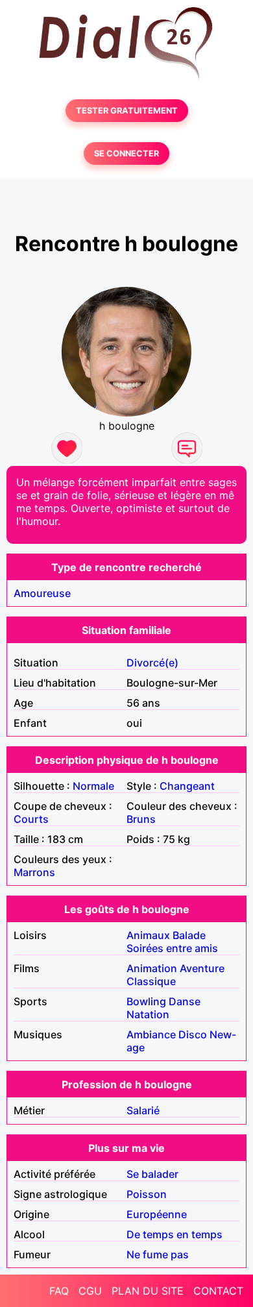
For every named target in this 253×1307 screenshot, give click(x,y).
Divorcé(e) (152, 662)
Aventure (202, 968)
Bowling (146, 1001)
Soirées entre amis (172, 948)
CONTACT (218, 1290)
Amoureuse (42, 593)
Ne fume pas (157, 1254)
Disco (192, 1034)
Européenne (156, 1214)
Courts (31, 818)
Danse (184, 1001)
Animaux (148, 935)
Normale (93, 785)
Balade (189, 935)
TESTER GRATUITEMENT (127, 111)
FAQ (59, 1290)
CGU (90, 1290)
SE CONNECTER (126, 153)
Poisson (146, 1194)
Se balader (152, 1173)
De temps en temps (174, 1234)
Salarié (143, 1110)
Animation (151, 968)
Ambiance (151, 1034)
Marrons (34, 872)
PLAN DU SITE (148, 1290)
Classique (151, 981)
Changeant (187, 785)
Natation (147, 1014)
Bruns (141, 818)
